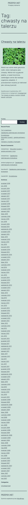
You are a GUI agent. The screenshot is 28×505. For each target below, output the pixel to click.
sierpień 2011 (5, 351)
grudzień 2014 (5, 249)
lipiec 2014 (4, 262)
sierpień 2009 (5, 410)
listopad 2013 (5, 282)
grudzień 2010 (5, 369)
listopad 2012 (5, 313)
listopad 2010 (5, 371)
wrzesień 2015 (5, 231)
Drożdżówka (5, 135)
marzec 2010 (5, 392)
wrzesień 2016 (5, 209)
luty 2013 (4, 305)
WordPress (20, 498)
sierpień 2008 (5, 440)
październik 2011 (6, 346)
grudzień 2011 (5, 341)
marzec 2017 (5, 201)
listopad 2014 (5, 252)
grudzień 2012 (5, 310)
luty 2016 (4, 221)
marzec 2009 (5, 422)
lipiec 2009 (4, 412)
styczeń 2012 (5, 338)
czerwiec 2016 (5, 216)
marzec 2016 (5, 219)
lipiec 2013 (4, 293)
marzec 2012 (5, 333)
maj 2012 (4, 328)
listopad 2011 (5, 343)
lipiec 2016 (4, 214)
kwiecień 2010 (5, 389)
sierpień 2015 (5, 234)
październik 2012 (6, 315)
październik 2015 (6, 229)
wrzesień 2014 (5, 257)
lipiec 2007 (4, 473)
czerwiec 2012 (5, 326)
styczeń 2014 (5, 277)
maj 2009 (4, 417)
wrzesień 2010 (5, 376)
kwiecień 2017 (5, 198)
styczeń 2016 (5, 224)
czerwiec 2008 (5, 445)
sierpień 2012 (5, 321)
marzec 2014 (5, 272)
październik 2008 (6, 435)
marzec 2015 (5, 242)
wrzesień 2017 (5, 193)
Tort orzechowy (6, 130)
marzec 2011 (5, 361)
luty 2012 (4, 336)
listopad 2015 (5, 226)
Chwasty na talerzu (13, 41)
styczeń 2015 (5, 247)
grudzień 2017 (5, 191)
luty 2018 (4, 186)
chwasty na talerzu (9, 95)
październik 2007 (6, 466)
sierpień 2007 (5, 471)
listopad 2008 (5, 432)
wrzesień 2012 (5, 318)
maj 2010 (4, 387)
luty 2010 (4, 394)
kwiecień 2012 (5, 331)
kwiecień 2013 (5, 300)
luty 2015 (4, 244)
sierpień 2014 (5, 259)
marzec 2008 (5, 453)
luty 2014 (4, 275)
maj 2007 (4, 478)
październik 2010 (6, 374)
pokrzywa (9, 97)
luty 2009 (4, 425)
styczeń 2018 (5, 188)
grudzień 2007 (5, 460)
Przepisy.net (14, 3)
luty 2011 (4, 364)
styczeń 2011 (5, 366)
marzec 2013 (5, 303)
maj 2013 (4, 298)
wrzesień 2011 (5, 349)
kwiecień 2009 (5, 420)
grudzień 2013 (5, 280)
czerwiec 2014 (5, 265)
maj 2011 (4, 359)
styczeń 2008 (5, 458)
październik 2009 (6, 404)
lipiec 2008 (4, 443)
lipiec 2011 (4, 354)
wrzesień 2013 (5, 287)
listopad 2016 (5, 206)
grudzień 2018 (5, 183)
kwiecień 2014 (5, 270)
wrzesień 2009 (5, 407)
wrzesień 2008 (5, 438)
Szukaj (3, 119)
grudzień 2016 (5, 204)
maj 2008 (4, 448)
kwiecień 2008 (5, 450)
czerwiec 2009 (5, 415)
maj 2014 (4, 267)
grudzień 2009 (5, 399)
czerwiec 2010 (5, 384)
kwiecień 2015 (5, 239)
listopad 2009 (5, 402)
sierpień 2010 (5, 379)
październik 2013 (6, 285)
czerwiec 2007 (5, 476)
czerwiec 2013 (5, 295)
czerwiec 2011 (5, 356)
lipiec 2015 (4, 237)
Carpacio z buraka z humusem (10, 142)
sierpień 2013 (5, 290)
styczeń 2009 (5, 427)
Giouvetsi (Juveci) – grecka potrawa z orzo (13, 138)
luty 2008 (4, 455)
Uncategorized (22, 93)
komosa (17, 95)
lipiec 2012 (4, 323)
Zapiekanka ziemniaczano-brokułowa (13, 133)
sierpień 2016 (5, 211)
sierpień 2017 (5, 196)
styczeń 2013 (5, 308)
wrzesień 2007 (5, 468)
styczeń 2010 (5, 397)
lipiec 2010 (4, 382)
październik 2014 (6, 254)
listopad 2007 (5, 463)
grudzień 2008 (5, 430)
